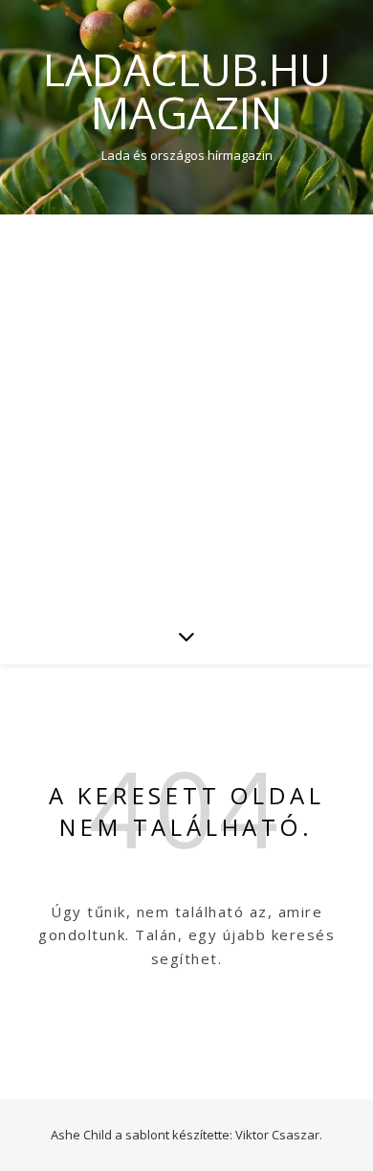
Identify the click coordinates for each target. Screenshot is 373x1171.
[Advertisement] (186, 410)
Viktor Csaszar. (278, 1134)
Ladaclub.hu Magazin (187, 91)
